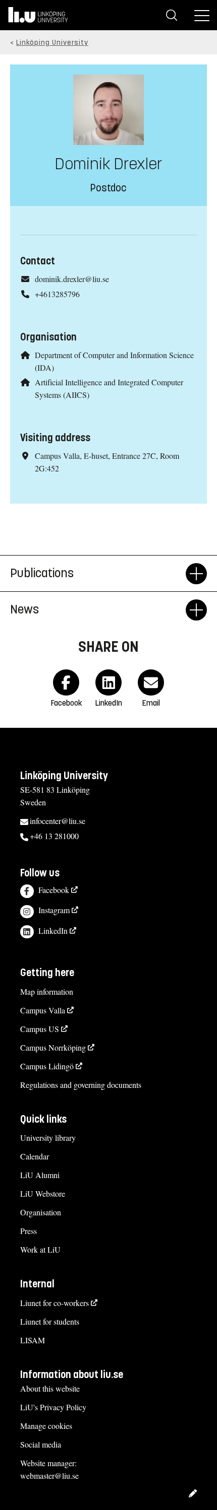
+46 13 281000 (54, 836)
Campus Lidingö (47, 1066)
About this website (50, 1388)
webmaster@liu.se (49, 1475)
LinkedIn (53, 930)
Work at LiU (40, 1249)
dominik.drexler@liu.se (72, 278)
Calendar (34, 1156)
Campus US (39, 1028)
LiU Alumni (40, 1175)
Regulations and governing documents (80, 1084)
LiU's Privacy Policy (53, 1407)
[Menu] (202, 15)
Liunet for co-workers (54, 1302)
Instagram (54, 910)
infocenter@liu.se (57, 820)
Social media (40, 1444)
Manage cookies (46, 1425)
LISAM (32, 1340)
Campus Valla (42, 1010)
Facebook (53, 889)
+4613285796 (57, 294)
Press (28, 1230)
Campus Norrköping (53, 1047)
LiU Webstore (42, 1193)
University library (48, 1137)
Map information (46, 991)
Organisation (40, 1212)
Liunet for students (49, 1321)
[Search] (171, 15)
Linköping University (52, 42)
